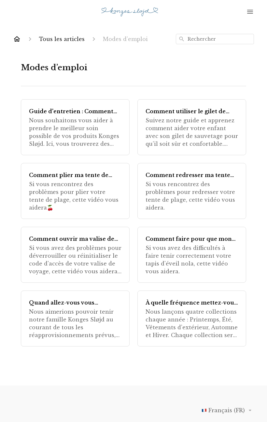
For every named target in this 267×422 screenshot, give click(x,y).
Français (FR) (226, 410)
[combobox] (215, 39)
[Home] (17, 39)
